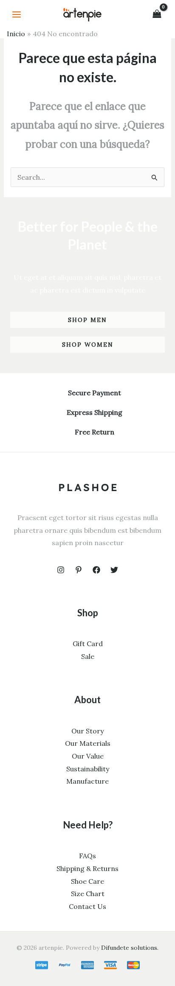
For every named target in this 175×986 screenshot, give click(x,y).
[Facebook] (96, 570)
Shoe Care (87, 881)
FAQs (87, 855)
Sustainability (87, 769)
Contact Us (87, 906)
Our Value (88, 756)
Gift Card (88, 643)
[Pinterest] (78, 570)
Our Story (87, 731)
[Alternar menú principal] (16, 14)
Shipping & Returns (87, 868)
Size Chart (87, 893)
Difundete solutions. (129, 948)
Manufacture (87, 781)
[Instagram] (61, 570)
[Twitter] (114, 570)
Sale (87, 656)
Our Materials (87, 743)
